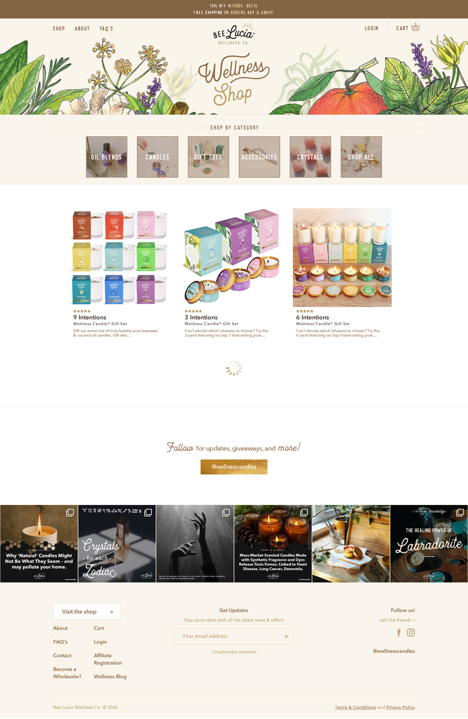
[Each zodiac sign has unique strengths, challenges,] (117, 543)
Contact (62, 655)
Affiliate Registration (108, 659)
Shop (59, 28)
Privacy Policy (400, 707)
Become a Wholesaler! (67, 673)
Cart (99, 628)
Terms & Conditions (355, 707)
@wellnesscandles (234, 467)
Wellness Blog (110, 676)
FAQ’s (107, 28)
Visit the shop (79, 611)
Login (372, 28)
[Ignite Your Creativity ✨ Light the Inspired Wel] (351, 543)
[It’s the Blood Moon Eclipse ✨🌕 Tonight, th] (195, 543)
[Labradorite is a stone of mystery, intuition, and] (429, 543)
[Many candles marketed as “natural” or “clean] (39, 543)
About (83, 28)
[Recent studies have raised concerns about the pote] (273, 543)
